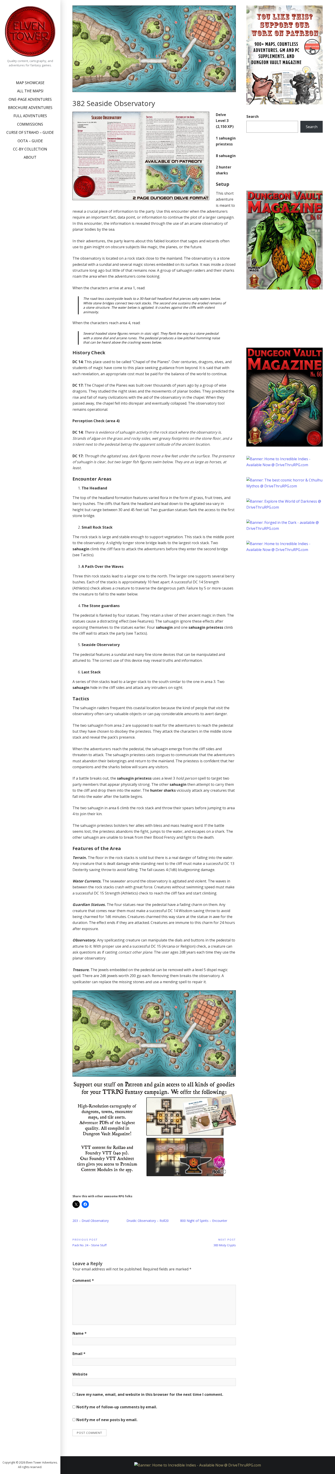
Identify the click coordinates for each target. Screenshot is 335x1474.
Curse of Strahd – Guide (30, 132)
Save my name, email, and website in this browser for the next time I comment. (149, 1394)
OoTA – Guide (30, 140)
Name (79, 1333)
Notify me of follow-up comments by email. (116, 1406)
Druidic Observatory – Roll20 (147, 1220)
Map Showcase (30, 82)
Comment (83, 1280)
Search (252, 116)
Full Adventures (30, 115)
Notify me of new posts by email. (106, 1419)
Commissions (30, 124)
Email (78, 1353)
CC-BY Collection (30, 149)
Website (80, 1374)
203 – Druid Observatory (90, 1220)
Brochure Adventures (30, 107)
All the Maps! (30, 90)
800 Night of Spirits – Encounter (203, 1220)
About (30, 157)
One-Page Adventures (30, 99)
